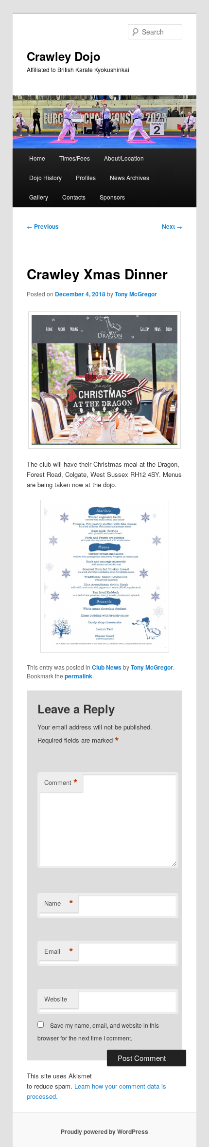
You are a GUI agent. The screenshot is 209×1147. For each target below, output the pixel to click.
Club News (107, 667)
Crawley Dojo (64, 56)
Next (172, 226)
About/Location (124, 158)
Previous (43, 226)
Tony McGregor (136, 294)
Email (58, 951)
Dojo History (45, 177)
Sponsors (112, 197)
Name (58, 903)
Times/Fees (74, 158)
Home (37, 158)
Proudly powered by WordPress (104, 1131)
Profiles (86, 177)
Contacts (74, 197)
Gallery (38, 197)
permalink (78, 676)
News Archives (129, 177)
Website (55, 998)
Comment (61, 782)
